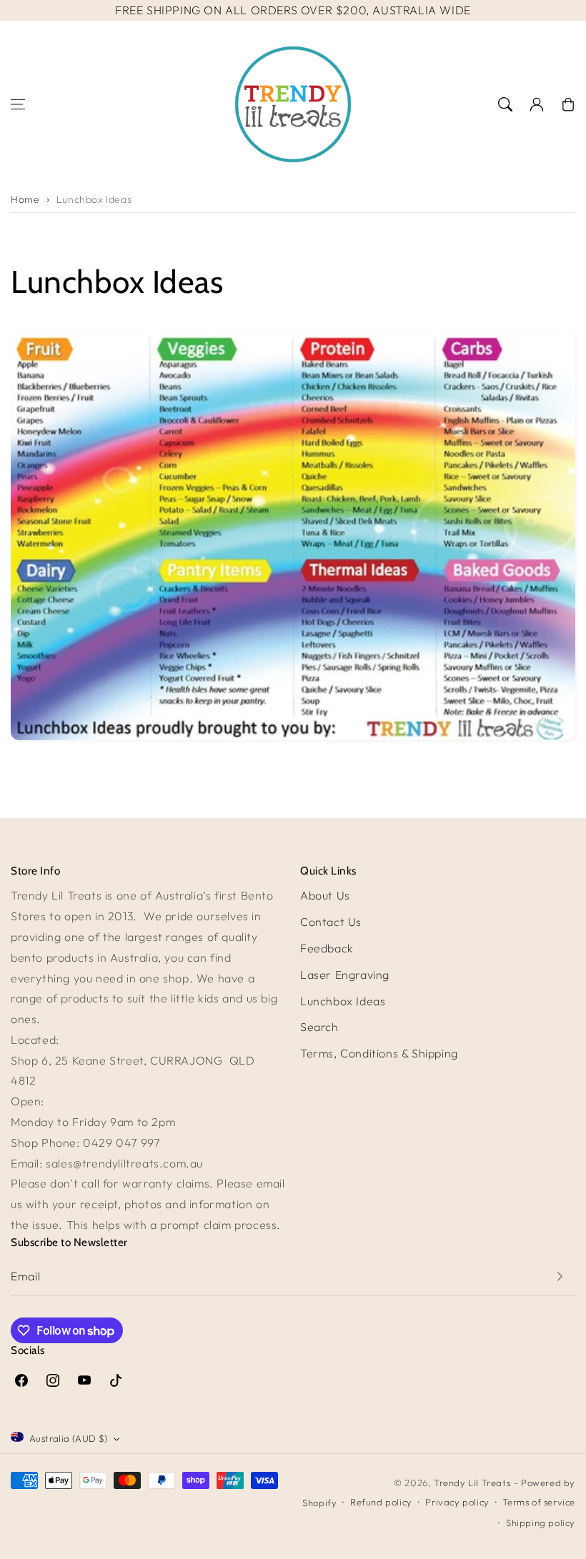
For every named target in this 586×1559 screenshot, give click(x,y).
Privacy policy (457, 1502)
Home (25, 199)
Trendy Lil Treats (472, 1482)
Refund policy (381, 1502)
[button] (18, 104)
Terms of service (538, 1502)
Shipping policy (540, 1522)
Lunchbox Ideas (93, 199)
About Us (325, 895)
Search (319, 1027)
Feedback (327, 948)
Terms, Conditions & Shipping (379, 1053)
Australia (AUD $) (68, 1438)
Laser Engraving (344, 974)
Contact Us (331, 922)
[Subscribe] (559, 1276)
